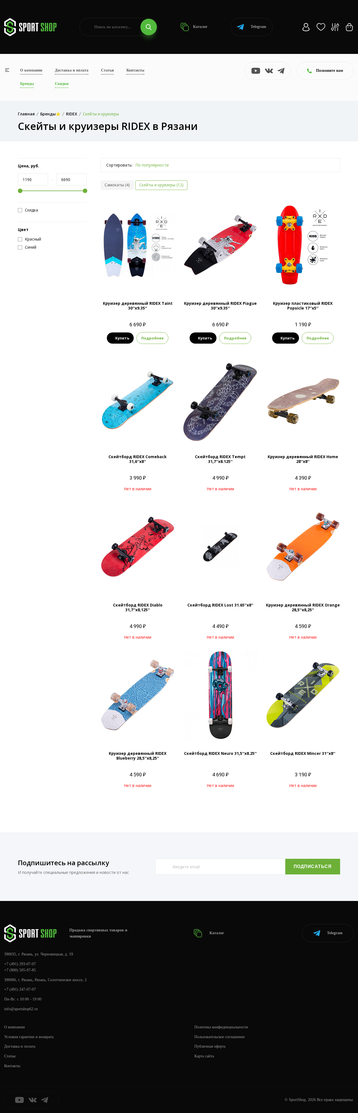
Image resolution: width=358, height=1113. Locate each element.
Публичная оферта (209, 1046)
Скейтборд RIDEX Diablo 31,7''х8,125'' (137, 607)
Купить (122, 338)
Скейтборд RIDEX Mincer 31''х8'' (302, 753)
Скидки (62, 84)
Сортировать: (119, 165)
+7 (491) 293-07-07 (20, 964)
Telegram (258, 27)
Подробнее (152, 338)
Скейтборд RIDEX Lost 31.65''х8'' (220, 605)
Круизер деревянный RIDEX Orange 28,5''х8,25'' (303, 607)
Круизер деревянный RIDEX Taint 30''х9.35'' (138, 306)
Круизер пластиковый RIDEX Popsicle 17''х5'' (303, 306)
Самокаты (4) (117, 184)
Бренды (27, 84)
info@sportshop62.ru (21, 1009)
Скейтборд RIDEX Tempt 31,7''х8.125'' (220, 459)
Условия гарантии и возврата (28, 1037)
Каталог (200, 27)
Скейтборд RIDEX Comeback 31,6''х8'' (138, 459)
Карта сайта (204, 1056)
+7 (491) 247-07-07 (20, 989)
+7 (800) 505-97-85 (20, 970)
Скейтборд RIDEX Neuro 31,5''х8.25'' (220, 753)
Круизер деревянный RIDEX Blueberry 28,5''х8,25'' (137, 756)
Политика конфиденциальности (221, 1027)
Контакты (135, 70)
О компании (31, 70)
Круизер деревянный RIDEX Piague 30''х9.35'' (220, 306)
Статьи (107, 70)
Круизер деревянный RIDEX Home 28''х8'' (303, 459)
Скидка (31, 210)
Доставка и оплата (71, 70)
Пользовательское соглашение (219, 1037)
